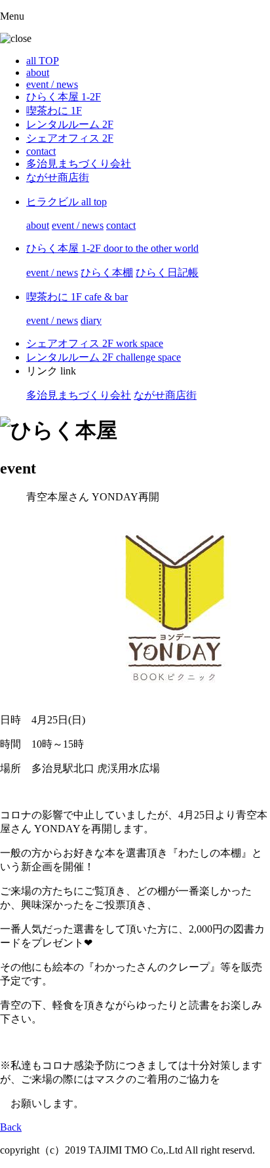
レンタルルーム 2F (69, 124)
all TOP (42, 60)
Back (11, 1127)
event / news (52, 84)
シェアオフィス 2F (69, 138)
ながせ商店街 (57, 177)
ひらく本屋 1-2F (63, 96)
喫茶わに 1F (54, 110)
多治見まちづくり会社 (78, 163)
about (37, 72)
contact (41, 151)
